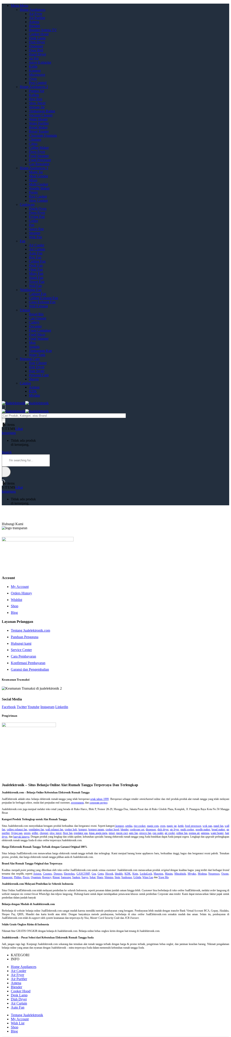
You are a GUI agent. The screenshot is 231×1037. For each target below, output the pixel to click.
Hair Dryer (36, 367)
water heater (217, 833)
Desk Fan (36, 265)
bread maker (218, 829)
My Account (20, 587)
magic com (153, 825)
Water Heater (38, 119)
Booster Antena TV (43, 30)
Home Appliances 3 (34, 168)
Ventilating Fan (31, 290)
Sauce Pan (36, 229)
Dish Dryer (37, 42)
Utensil (25, 310)
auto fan (133, 833)
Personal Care (30, 359)
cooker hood (112, 829)
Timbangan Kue (40, 351)
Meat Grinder (38, 176)
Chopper (35, 139)
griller (35, 833)
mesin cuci (122, 833)
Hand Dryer (37, 54)
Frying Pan (37, 217)
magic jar (171, 825)
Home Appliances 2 (34, 87)
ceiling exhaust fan (17, 829)
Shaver (34, 379)
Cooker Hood (39, 34)
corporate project (98, 802)
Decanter (35, 326)
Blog (14, 612)
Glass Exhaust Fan (42, 302)
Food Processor (40, 160)
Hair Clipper (38, 363)
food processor (193, 825)
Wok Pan (35, 237)
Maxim (169, 873)
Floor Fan (36, 269)
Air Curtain (37, 249)
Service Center (21, 650)
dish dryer (163, 829)
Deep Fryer (37, 152)
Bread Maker (38, 127)
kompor (119, 825)
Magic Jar (36, 172)
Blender (34, 26)
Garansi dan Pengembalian (30, 669)
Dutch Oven (37, 208)
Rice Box (35, 99)
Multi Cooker (38, 184)
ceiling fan (181, 833)
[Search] (3, 420)
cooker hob (71, 829)
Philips (17, 877)
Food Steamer (39, 156)
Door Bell (36, 50)
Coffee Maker (39, 148)
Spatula (34, 347)
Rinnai (56, 877)
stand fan (218, 825)
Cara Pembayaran (23, 656)
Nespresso (213, 873)
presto (27, 833)
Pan (31, 225)
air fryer (174, 829)
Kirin (135, 873)
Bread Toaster (39, 131)
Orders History (21, 593)
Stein (117, 877)
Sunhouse (126, 877)
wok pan (207, 825)
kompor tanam (96, 829)
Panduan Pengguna (24, 637)
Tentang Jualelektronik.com (30, 630)
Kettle (33, 66)
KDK (33, 391)
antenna (205, 833)
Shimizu (108, 877)
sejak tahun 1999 (99, 799)
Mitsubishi (180, 873)
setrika (128, 825)
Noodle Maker (39, 188)
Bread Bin (36, 314)
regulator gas (81, 833)
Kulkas (34, 95)
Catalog (25, 383)
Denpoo (58, 873)
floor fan (67, 833)
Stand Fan (36, 277)
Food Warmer (39, 338)
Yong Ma (163, 877)
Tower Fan (36, 282)
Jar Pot (34, 58)
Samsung (66, 877)
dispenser (151, 829)
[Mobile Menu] (3, 407)
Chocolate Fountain (43, 135)
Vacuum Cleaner (41, 115)
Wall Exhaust (38, 306)
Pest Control (37, 83)
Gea (94, 873)
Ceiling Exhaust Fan (43, 298)
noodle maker (203, 829)
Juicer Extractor (40, 62)
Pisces (26, 877)
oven (162, 825)
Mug (32, 342)
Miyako (34, 395)
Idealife (119, 873)
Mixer (33, 180)
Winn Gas (147, 877)
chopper (44, 833)
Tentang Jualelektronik (27, 1015)
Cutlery (34, 322)
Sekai (92, 877)
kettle (181, 825)
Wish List (17, 1023)
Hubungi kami (21, 643)
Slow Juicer (37, 103)
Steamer (34, 233)
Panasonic (7, 877)
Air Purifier (37, 18)
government (77, 802)
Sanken (76, 877)
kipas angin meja (98, 833)
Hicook (109, 873)
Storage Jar (37, 107)
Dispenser (36, 46)
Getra (101, 873)
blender (125, 829)
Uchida (137, 877)
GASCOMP (83, 873)
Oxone (225, 873)
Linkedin (61, 707)
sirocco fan (145, 833)
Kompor (35, 70)
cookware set (137, 829)
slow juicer (56, 833)
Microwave (37, 74)
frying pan (17, 833)
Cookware (27, 204)
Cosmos (47, 873)
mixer (112, 833)
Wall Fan (35, 286)
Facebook (9, 707)
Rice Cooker (38, 196)
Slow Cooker (38, 200)
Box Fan (35, 257)
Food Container (40, 330)
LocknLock (146, 873)
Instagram (47, 707)
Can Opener (37, 318)
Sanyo (84, 877)
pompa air (194, 833)
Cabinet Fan (37, 294)
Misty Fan (36, 273)
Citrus (33, 144)
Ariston (34, 387)
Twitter (22, 707)
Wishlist (16, 600)
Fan (22, 241)
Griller (33, 221)
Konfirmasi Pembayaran (28, 663)
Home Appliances (32, 10)
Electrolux (69, 873)
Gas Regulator (39, 164)
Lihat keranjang (12, 431)
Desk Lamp (37, 38)
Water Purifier (39, 123)
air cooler (170, 833)
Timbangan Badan (42, 111)
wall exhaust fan (54, 829)
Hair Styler (36, 371)
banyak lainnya (21, 836)
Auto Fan (35, 253)
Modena (202, 873)
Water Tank (37, 355)
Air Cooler (36, 245)
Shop (14, 606)
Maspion (158, 873)
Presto (33, 192)
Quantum (36, 877)
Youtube (33, 707)
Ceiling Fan (37, 261)
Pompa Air (36, 91)
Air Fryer (35, 14)
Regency (46, 877)
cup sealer (157, 833)
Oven (33, 79)
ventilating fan (36, 829)
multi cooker (187, 829)
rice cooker (140, 825)
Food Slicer (37, 334)
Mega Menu (19, 5)
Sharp (100, 877)
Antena (34, 22)
